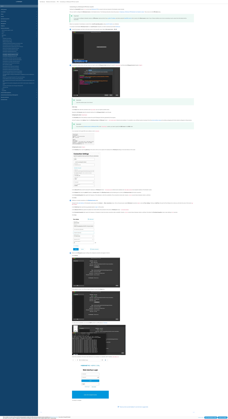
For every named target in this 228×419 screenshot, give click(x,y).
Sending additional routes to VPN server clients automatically (13, 78)
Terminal (105, 322)
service (127, 18)
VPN (2, 36)
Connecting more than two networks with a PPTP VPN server (13, 46)
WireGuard (118, 26)
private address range (156, 120)
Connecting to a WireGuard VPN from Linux (10, 56)
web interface (81, 203)
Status (2, 14)
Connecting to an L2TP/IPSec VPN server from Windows (12, 59)
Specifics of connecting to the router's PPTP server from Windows (14, 77)
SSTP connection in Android (7, 64)
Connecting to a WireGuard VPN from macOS (10, 54)
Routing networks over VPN (7, 40)
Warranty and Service (5, 97)
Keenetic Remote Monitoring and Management (9, 94)
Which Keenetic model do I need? (7, 30)
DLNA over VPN (5, 87)
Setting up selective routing (7, 41)
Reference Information (5, 28)
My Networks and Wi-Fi (5, 18)
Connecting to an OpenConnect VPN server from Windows (12, 71)
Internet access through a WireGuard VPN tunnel (11, 48)
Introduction (3, 11)
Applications (4, 35)
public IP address (111, 18)
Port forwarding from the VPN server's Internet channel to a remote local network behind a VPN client (18, 81)
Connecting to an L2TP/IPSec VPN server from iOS (11, 61)
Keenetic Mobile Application (6, 92)
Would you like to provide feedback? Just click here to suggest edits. (134, 407)
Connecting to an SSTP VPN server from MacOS (11, 66)
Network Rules (3, 21)
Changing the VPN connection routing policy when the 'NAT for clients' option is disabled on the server (18, 84)
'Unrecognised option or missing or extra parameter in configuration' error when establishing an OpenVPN (18, 75)
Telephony (3, 25)
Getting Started (4, 9)
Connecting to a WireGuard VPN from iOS (9, 51)
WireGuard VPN (95, 9)
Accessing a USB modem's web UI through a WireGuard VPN (13, 85)
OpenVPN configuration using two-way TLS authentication (12, 72)
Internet (2, 16)
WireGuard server (92, 200)
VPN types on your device (7, 38)
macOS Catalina (109, 24)
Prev (41, 412)
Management (3, 23)
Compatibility (4, 90)
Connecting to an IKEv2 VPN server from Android (11, 67)
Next (194, 412)
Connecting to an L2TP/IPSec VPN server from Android (12, 58)
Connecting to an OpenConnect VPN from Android (11, 69)
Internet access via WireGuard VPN (91, 126)
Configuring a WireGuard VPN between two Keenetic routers (13, 43)
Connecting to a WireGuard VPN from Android (10, 49)
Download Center (4, 99)
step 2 (96, 207)
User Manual (42, 1)
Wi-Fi (3, 33)
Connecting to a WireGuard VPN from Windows (10, 53)
